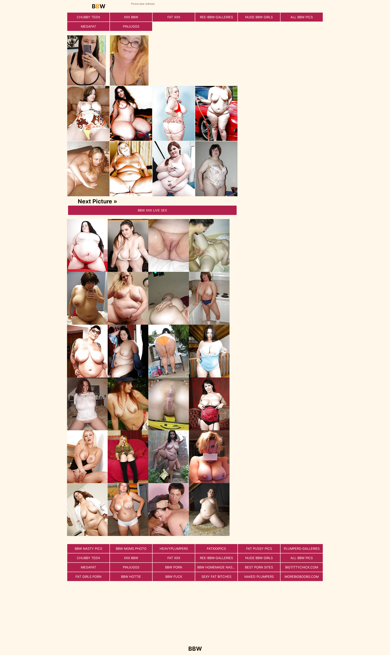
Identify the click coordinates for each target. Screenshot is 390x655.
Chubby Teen (88, 17)
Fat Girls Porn (88, 577)
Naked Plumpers (259, 577)
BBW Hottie (131, 577)
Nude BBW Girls (259, 17)
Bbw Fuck (173, 577)
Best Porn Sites (259, 567)
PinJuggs (131, 26)
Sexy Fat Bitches (216, 577)
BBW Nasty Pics (88, 549)
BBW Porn (173, 567)
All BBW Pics (301, 17)
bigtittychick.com (301, 567)
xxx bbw (131, 17)
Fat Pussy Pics (259, 549)
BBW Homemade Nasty (217, 567)
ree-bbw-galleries (216, 17)
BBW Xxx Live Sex (152, 210)
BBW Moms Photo (131, 549)
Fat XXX (173, 17)
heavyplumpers (174, 549)
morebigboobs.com (302, 577)
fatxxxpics (216, 549)
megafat (88, 26)
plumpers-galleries (302, 549)
